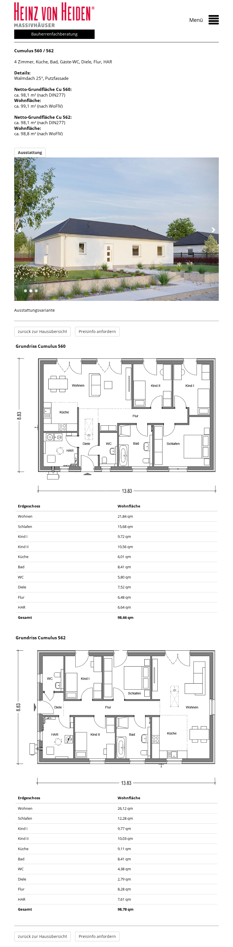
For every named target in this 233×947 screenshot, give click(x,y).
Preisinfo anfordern (97, 331)
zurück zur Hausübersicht (42, 331)
